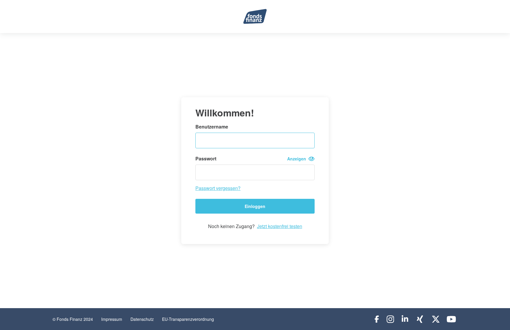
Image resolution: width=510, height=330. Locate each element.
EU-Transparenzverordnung (188, 319)
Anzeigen (297, 159)
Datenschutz (142, 319)
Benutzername (211, 126)
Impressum (111, 319)
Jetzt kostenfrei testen (279, 226)
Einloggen (255, 206)
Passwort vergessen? (218, 188)
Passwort (251, 158)
